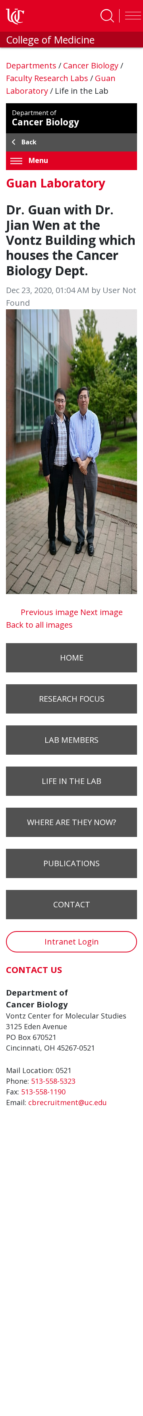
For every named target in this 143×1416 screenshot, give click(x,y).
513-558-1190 (43, 1091)
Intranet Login (71, 941)
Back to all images (39, 624)
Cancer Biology (91, 65)
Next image (101, 612)
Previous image (50, 612)
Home (71, 657)
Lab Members (71, 740)
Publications (71, 863)
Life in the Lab (71, 781)
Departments (32, 65)
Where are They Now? (71, 822)
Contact (71, 904)
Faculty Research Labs (48, 78)
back (29, 142)
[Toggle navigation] (131, 16)
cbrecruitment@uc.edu (67, 1102)
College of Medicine (50, 39)
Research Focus (71, 698)
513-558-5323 (53, 1081)
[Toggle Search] (107, 16)
